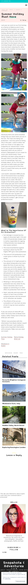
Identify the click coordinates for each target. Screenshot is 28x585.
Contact (15, 571)
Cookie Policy (8, 578)
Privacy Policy (12, 570)
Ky (4, 20)
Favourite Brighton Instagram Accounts (14, 380)
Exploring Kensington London (14, 447)
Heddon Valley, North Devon (13, 425)
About (3, 570)
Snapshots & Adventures (14, 564)
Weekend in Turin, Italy (11, 403)
